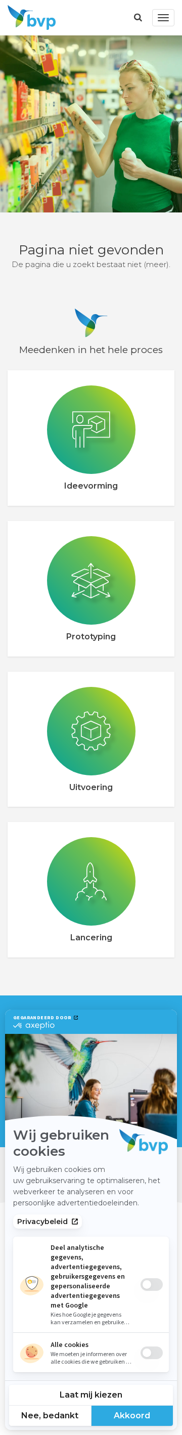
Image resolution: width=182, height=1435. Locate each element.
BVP (29, 17)
